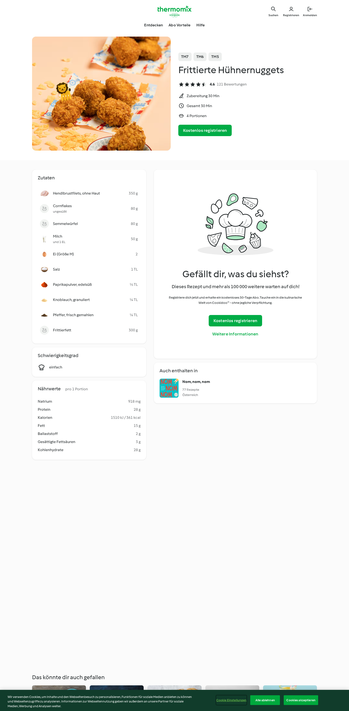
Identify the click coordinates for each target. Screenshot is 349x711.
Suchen (273, 15)
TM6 (200, 56)
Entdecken (153, 25)
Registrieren (291, 15)
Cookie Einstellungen (231, 700)
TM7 (185, 56)
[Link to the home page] (174, 11)
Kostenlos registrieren (205, 130)
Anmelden (310, 15)
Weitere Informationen (235, 334)
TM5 (215, 56)
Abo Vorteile (179, 25)
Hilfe (200, 25)
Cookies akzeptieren (300, 700)
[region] (174, 700)
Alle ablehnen (265, 700)
